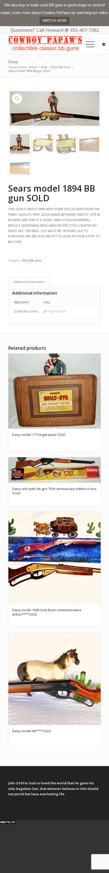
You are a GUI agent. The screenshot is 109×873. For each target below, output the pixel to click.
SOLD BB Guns (31, 260)
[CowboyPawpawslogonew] (45, 44)
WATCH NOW (54, 20)
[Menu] (88, 44)
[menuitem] (91, 44)
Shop (13, 62)
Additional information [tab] (29, 282)
